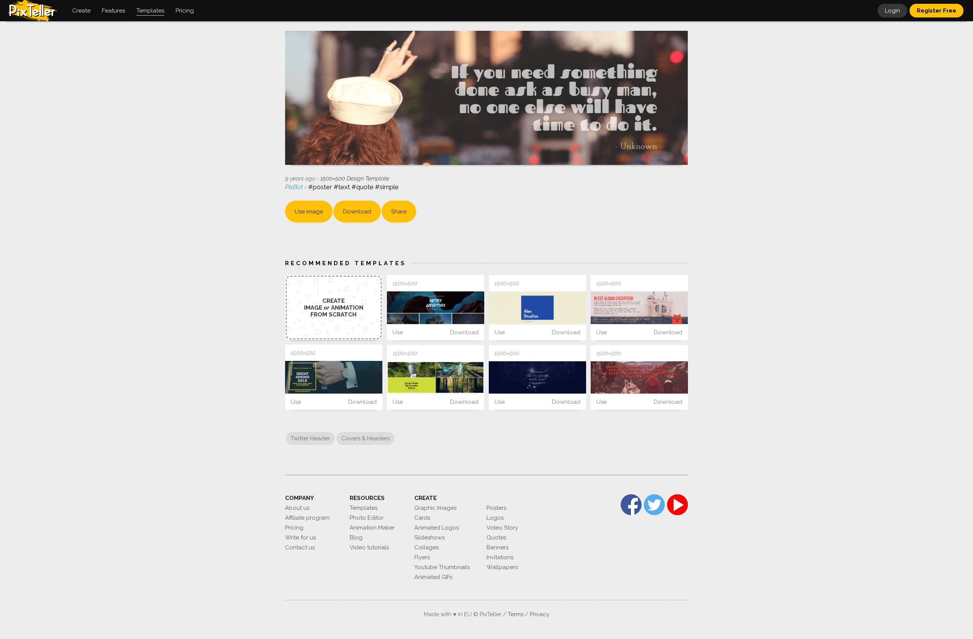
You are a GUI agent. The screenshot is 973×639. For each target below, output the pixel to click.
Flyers (422, 557)
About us (297, 508)
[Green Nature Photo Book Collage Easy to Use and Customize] (435, 377)
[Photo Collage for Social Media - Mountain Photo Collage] (435, 307)
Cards (422, 517)
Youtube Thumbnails (442, 567)
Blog (356, 537)
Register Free (936, 10)
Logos (495, 517)
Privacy (539, 614)
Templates (363, 508)
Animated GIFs (433, 577)
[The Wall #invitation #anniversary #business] (639, 307)
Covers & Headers (365, 438)
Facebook (631, 504)
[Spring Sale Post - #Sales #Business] (333, 377)
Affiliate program (307, 517)
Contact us (300, 547)
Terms (515, 614)
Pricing (294, 527)
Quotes (496, 537)
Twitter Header (310, 438)
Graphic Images (435, 508)
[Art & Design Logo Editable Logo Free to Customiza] (537, 307)
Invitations (499, 557)
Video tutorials (369, 547)
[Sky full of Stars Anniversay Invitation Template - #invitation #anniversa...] (537, 377)
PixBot (294, 187)
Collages (426, 547)
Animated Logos (436, 527)
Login (892, 10)
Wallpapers (502, 567)
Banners (497, 547)
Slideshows (429, 537)
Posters (496, 508)
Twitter (654, 504)
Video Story (502, 527)
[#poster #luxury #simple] (639, 377)
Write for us (300, 537)
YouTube (677, 504)
